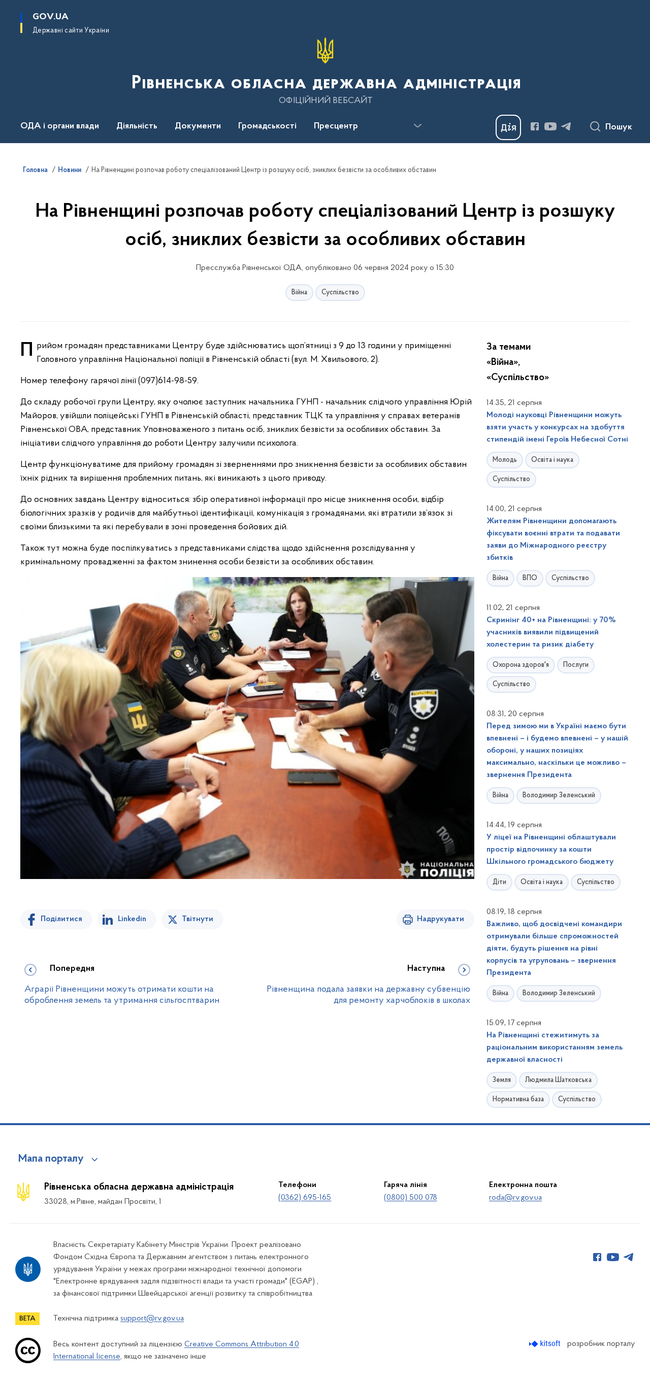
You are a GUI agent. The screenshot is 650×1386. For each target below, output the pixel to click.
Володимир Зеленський (559, 795)
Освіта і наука (552, 460)
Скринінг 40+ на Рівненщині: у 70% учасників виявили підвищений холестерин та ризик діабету (551, 632)
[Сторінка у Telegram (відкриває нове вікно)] (566, 126)
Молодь (505, 460)
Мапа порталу (51, 1159)
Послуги (576, 665)
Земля (502, 1080)
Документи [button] (198, 126)
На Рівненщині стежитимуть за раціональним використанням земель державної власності (554, 1047)
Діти (499, 882)
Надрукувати (440, 919)
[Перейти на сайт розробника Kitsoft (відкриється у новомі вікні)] (545, 1343)
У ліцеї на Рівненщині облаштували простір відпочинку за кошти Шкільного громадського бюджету (551, 849)
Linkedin (132, 919)
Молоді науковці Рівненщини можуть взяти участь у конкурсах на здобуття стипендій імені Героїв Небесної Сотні (557, 427)
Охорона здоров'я (521, 665)
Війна (299, 292)
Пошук (618, 127)
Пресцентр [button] (336, 126)
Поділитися (61, 919)
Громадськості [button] (267, 126)
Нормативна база (518, 1099)
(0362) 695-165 (304, 1198)
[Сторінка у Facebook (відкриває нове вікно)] (535, 126)
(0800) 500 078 (410, 1198)
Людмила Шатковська (558, 1080)
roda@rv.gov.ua (515, 1198)
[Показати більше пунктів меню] (417, 125)
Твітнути (197, 919)
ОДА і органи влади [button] (59, 126)
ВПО (530, 578)
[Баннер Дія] (508, 127)
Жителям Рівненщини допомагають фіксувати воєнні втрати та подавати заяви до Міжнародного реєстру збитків (553, 539)
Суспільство (340, 292)
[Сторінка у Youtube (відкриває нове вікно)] (550, 126)
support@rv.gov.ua (152, 1318)
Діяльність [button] (136, 126)
